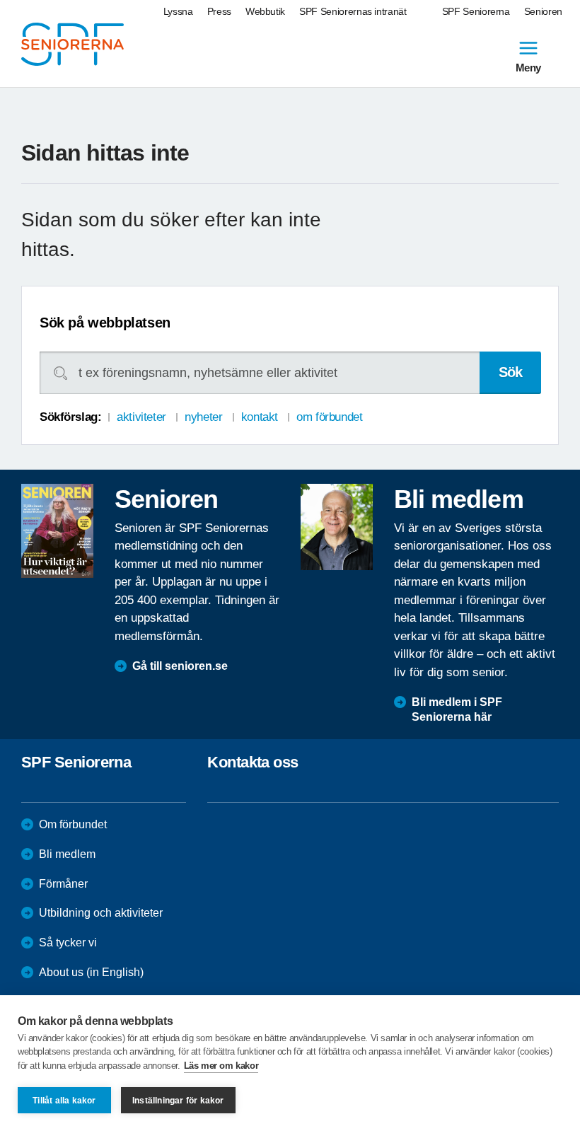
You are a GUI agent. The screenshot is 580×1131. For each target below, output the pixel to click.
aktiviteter (141, 417)
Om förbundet (73, 824)
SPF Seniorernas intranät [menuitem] (353, 11)
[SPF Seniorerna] (72, 44)
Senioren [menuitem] (543, 11)
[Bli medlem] (337, 527)
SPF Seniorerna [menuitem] (476, 11)
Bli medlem (67, 854)
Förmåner (63, 884)
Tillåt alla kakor (64, 1101)
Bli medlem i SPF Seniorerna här (457, 709)
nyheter (203, 417)
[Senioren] (57, 531)
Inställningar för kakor (178, 1101)
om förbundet (329, 417)
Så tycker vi (68, 942)
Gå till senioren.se (180, 666)
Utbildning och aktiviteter (101, 913)
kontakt (259, 417)
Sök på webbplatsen (105, 322)
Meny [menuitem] (528, 67)
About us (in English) (91, 972)
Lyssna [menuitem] (178, 11)
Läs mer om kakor (221, 1065)
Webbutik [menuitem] (265, 11)
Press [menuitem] (219, 11)
